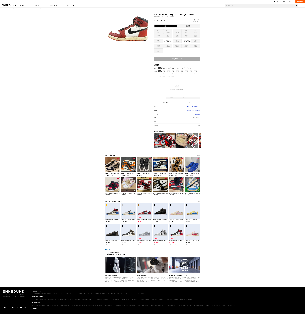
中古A (173, 68)
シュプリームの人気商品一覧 (143, 305)
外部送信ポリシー (120, 293)
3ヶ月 (194, 98)
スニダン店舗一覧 (67, 293)
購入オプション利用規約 (75, 299)
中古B (177, 68)
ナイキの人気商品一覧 (118, 305)
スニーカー (37, 5)
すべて (160, 68)
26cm (160, 73)
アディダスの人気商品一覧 (170, 305)
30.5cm (160, 76)
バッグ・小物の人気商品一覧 (90, 305)
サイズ (188, 102)
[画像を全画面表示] (128, 27)
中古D (186, 68)
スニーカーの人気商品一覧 (52, 305)
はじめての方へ (35, 299)
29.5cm (191, 73)
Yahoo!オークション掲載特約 (186, 299)
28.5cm (182, 73)
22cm (164, 71)
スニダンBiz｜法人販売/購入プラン (79, 293)
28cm (177, 73)
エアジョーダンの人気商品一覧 (130, 305)
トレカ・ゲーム (53, 5)
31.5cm (169, 76)
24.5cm (186, 71)
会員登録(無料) (300, 1)
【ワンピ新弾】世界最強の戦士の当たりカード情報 (86, 310)
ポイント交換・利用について (63, 299)
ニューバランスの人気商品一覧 (157, 305)
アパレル (22, 5)
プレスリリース (90, 293)
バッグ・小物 (70, 5)
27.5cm (173, 73)
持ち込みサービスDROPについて (88, 299)
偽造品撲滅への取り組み (46, 293)
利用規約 (142, 299)
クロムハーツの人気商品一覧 (182, 305)
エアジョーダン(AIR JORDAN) (193, 106)
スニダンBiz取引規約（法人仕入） (157, 299)
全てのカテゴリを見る (220, 305)
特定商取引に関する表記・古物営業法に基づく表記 (105, 293)
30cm (195, 73)
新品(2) (166, 26)
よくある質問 (99, 299)
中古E (190, 68)
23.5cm (177, 71)
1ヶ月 (182, 98)
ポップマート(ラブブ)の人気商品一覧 (197, 305)
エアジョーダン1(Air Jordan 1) (193, 110)
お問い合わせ (105, 299)
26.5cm (164, 73)
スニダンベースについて (57, 293)
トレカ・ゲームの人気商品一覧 (77, 305)
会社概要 (137, 293)
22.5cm (168, 71)
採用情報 (142, 293)
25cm (191, 71)
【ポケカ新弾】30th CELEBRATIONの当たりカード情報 (64, 310)
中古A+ (168, 68)
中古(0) (188, 26)
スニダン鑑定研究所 (36, 293)
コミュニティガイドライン (115, 299)
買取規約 (147, 299)
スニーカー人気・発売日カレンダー (39, 305)
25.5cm (195, 71)
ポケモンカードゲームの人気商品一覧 (104, 305)
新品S (164, 68)
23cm (173, 71)
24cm (182, 71)
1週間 (171, 98)
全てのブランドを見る (231, 305)
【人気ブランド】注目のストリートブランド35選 (41, 310)
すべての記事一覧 (101, 310)
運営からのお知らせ (134, 299)
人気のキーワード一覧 (210, 305)
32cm (173, 76)
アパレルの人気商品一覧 (64, 305)
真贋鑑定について (42, 299)
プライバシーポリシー (129, 293)
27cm (168, 73)
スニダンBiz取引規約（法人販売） (172, 299)
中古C (182, 68)
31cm (164, 76)
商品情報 (165, 102)
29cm (186, 73)
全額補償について (125, 299)
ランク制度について (52, 299)
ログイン (291, 1)
